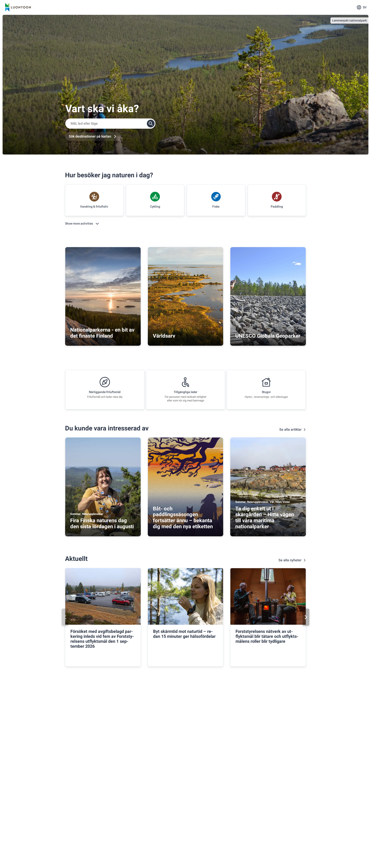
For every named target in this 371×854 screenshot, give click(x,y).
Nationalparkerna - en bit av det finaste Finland (102, 333)
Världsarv (164, 336)
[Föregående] (65, 617)
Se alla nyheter (290, 560)
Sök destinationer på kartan (90, 136)
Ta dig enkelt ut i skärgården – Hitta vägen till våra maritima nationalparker (264, 517)
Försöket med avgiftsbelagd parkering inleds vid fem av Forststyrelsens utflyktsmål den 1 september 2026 (102, 638)
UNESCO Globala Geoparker (267, 336)
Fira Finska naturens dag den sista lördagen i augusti (102, 523)
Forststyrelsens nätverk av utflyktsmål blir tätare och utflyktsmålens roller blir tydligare (267, 636)
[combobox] (110, 123)
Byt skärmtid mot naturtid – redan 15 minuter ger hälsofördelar (184, 634)
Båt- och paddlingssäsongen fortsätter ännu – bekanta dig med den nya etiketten (183, 517)
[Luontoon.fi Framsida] (18, 7)
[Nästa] (306, 617)
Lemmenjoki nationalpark (349, 20)
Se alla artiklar (290, 429)
